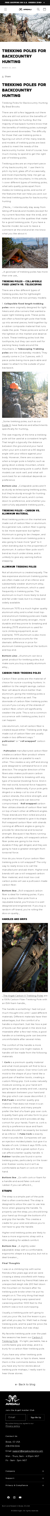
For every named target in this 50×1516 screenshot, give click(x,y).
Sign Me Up (36, 1417)
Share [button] (8, 76)
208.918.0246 (13, 1446)
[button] (5, 9)
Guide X (6, 425)
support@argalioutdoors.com (27, 1451)
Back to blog (27, 1384)
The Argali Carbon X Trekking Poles (23, 995)
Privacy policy (13, 1426)
